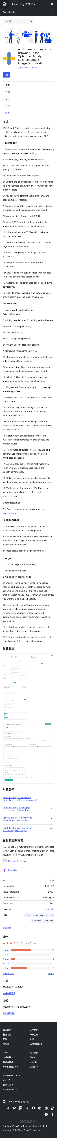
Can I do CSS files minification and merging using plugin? (17, 829)
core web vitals (38, 915)
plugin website (9, 513)
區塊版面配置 (36, 1044)
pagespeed (36, 921)
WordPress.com (12, 1075)
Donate (35, 1062)
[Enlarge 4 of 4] (50, 725)
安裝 (7, 98)
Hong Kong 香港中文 (19, 1101)
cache (27, 915)
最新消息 (7, 1034)
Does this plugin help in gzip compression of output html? (16, 808)
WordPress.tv (10, 1066)
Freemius (12, 870)
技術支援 (7, 1057)
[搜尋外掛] (30, 21)
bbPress (8, 1084)
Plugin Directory (10, 12)
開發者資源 (8, 1062)
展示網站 (34, 1029)
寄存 (5, 1039)
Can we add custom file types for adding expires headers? (17, 819)
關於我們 (7, 1029)
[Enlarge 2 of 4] (50, 656)
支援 (7, 112)
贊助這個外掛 (9, 1013)
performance (48, 921)
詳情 (7, 85)
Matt (6, 1080)
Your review (8, 973)
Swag (34, 1066)
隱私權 (6, 1044)
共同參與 (34, 1052)
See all (51, 973)
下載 (6, 75)
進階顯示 (7, 928)
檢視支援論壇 (9, 993)
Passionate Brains (29, 67)
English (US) (49, 909)
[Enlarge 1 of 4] (24, 656)
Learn (5, 1052)
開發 (7, 105)
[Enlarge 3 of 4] (24, 690)
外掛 (32, 1039)
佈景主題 (34, 1034)
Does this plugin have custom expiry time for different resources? (20, 798)
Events (33, 1057)
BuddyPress (10, 1089)
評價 (7, 92)
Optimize (49, 915)
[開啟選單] (53, 4)
